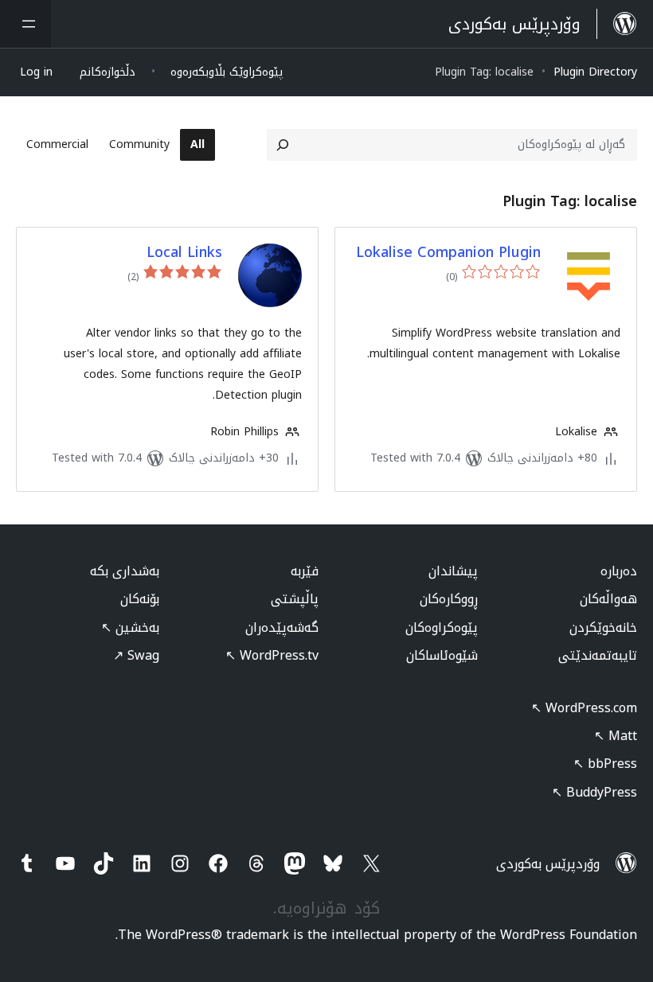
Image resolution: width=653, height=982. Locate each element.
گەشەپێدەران (282, 627)
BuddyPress (594, 792)
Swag (136, 655)
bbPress (605, 763)
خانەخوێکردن (603, 627)
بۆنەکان (139, 598)
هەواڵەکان (608, 598)
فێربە (305, 571)
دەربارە (618, 571)
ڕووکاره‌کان (449, 598)
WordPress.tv (272, 655)
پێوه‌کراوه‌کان (441, 627)
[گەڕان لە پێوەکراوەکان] (283, 145)
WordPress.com (584, 708)
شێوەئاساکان (442, 655)
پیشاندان (453, 571)
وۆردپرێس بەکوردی (548, 863)
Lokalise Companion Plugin (448, 253)
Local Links (184, 253)
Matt (615, 735)
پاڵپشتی (295, 598)
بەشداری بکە (124, 571)
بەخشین (130, 627)
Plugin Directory (595, 72)
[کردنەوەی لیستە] (25, 24)
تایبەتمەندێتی (597, 655)
